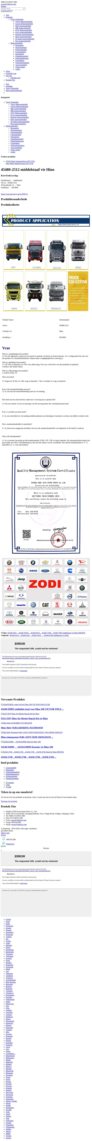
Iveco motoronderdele (23, 32)
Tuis (7, 15)
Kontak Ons (10, 80)
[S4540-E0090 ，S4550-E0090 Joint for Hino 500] (21, 742)
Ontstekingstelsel (21, 56)
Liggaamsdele (20, 52)
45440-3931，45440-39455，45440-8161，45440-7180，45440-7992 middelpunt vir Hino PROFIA (46, 633)
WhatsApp (10, 844)
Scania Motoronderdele (24, 24)
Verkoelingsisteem (22, 63)
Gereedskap (19, 60)
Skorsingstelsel (21, 48)
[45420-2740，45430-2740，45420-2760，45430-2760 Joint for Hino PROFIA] (32, 752)
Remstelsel (19, 45)
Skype (3, 835)
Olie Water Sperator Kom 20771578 (19, 164)
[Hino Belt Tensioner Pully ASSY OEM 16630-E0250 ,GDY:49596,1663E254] (31, 732)
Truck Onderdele (17, 19)
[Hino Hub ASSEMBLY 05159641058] (16, 723)
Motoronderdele (17, 43)
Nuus (8, 71)
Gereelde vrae (11, 73)
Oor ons (9, 76)
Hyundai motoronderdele (24, 39)
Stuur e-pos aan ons (8, 194)
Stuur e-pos (5, 833)
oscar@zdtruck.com (18, 820)
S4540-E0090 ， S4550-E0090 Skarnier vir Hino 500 (27, 747)
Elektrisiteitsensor (22, 58)
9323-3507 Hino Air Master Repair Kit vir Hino (24, 718)
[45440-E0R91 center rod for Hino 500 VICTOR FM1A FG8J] (25, 704)
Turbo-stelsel (20, 67)
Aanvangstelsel (21, 65)
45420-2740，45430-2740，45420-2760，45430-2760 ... (28, 757)
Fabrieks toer (15, 78)
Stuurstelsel (19, 54)
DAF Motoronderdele (23, 30)
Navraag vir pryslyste (9, 801)
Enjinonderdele (21, 50)
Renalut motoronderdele (24, 35)
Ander (17, 69)
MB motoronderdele (23, 28)
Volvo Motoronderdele (23, 22)
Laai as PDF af (22, 194)
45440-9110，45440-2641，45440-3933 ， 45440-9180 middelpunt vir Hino (39, 635)
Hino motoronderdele (23, 37)
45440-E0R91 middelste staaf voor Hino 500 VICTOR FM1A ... (32, 709)
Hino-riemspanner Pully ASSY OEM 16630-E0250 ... (27, 737)
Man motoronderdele (23, 26)
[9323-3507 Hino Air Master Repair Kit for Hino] (20, 714)
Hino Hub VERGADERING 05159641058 (22, 727)
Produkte (9, 17)
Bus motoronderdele (23, 41)
